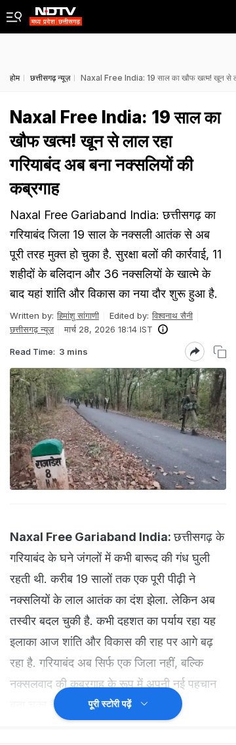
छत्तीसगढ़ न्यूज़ (32, 329)
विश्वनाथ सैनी (172, 315)
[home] (56, 13)
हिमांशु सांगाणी (78, 315)
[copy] (220, 352)
